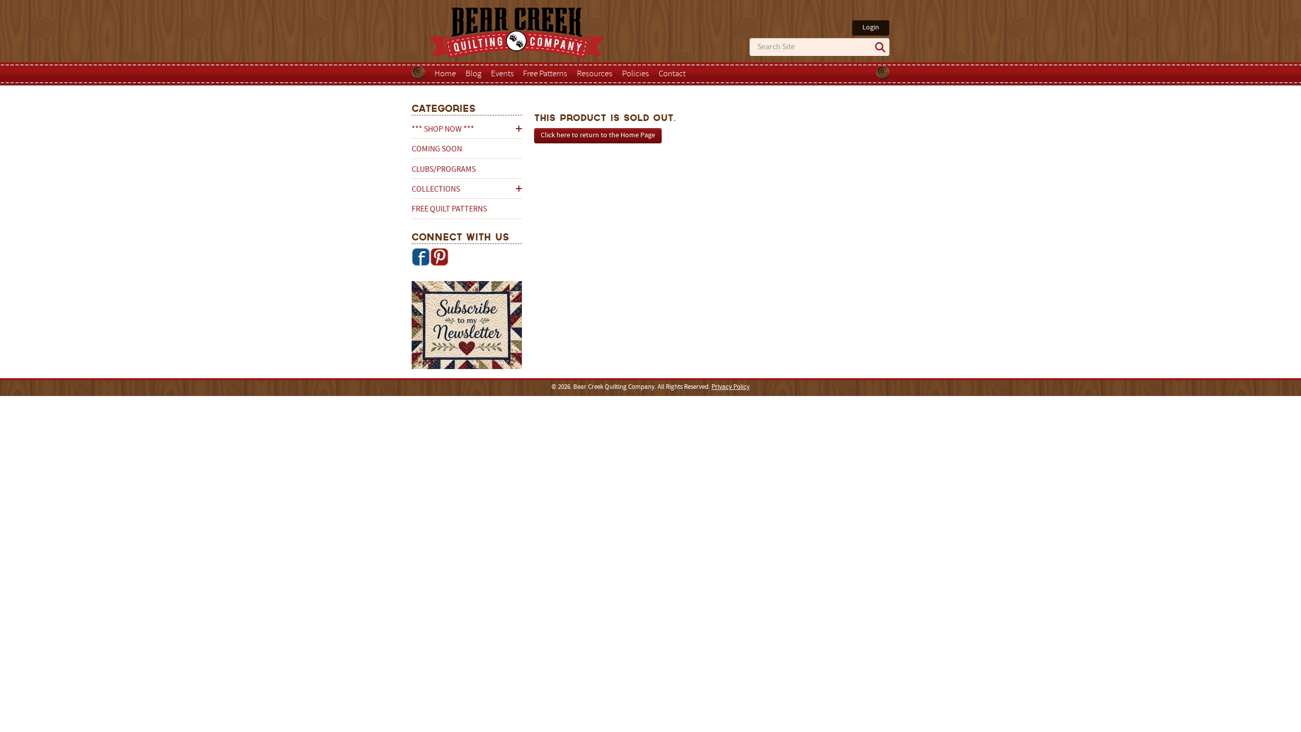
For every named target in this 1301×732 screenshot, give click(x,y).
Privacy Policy (730, 387)
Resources (594, 74)
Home (445, 74)
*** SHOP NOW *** (443, 130)
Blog (473, 74)
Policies (635, 74)
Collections (436, 190)
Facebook (421, 257)
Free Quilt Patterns (449, 209)
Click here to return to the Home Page (598, 135)
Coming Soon (437, 149)
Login (870, 28)
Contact (672, 74)
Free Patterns (545, 74)
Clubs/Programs (444, 170)
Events (502, 74)
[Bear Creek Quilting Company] (467, 327)
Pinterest (439, 257)
